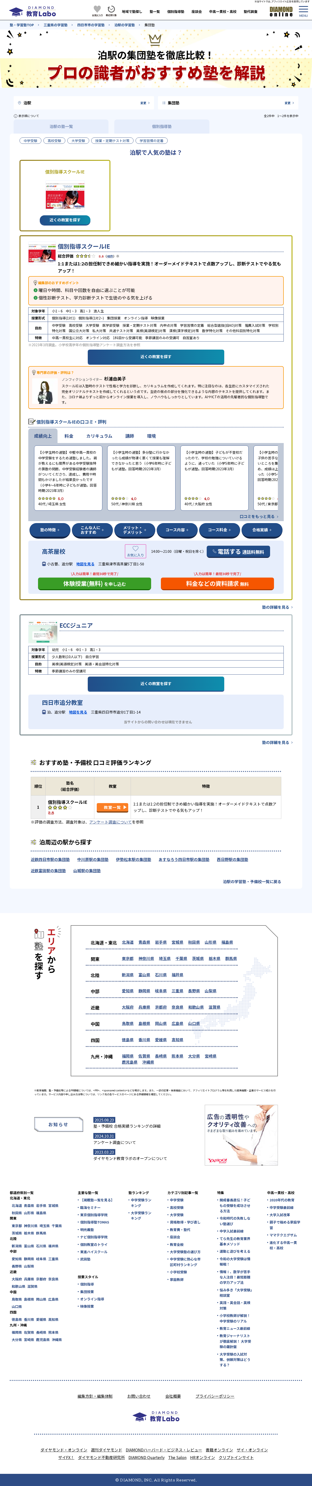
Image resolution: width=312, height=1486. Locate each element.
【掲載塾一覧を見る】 (97, 1199)
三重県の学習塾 (56, 24)
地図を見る (85, 563)
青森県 (144, 942)
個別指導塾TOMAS (94, 1222)
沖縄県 (148, 1062)
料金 (69, 436)
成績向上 (43, 436)
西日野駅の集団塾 (232, 859)
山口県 (194, 1023)
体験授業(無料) (94, 583)
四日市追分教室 (62, 702)
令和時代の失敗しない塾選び (235, 1221)
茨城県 (198, 958)
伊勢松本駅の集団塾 (133, 859)
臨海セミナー (90, 1207)
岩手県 (161, 942)
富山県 (144, 975)
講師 (129, 436)
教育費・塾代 (180, 1229)
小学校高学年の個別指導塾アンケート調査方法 (94, 344)
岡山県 (161, 1023)
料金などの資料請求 (217, 583)
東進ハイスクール (93, 1251)
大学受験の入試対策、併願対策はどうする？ (235, 1360)
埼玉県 (165, 958)
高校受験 (54, 140)
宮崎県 (210, 1056)
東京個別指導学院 (93, 1214)
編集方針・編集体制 (95, 1396)
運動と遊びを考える (235, 1251)
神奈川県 (146, 958)
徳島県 (128, 1039)
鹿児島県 (129, 1062)
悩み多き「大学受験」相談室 (236, 1292)
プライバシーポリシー (214, 1396)
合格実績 (260, 530)
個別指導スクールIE (84, 246)
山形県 (210, 942)
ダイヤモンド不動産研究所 (101, 1457)
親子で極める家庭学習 (285, 1225)
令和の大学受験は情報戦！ (235, 1261)
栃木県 (214, 958)
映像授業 (87, 1306)
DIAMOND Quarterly (146, 1457)
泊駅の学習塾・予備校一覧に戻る (252, 881)
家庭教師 (177, 1279)
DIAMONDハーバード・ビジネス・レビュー (164, 1450)
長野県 (194, 991)
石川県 (161, 975)
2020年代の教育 (282, 1199)
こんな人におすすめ (90, 530)
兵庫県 (144, 1007)
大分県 (194, 1056)
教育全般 (177, 1244)
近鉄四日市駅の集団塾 (50, 859)
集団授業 (87, 1291)
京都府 (161, 1007)
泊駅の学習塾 (124, 24)
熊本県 (177, 1056)
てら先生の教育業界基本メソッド (235, 1241)
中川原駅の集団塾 (92, 859)
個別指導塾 (175, 11)
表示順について (29, 116)
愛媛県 (161, 1039)
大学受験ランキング (141, 1215)
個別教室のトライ (93, 1244)
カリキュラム (99, 436)
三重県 (177, 991)
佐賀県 (144, 1056)
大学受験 (78, 140)
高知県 (177, 1039)
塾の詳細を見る (275, 607)
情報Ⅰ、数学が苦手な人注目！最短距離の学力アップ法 (235, 1277)
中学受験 (30, 140)
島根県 (144, 1023)
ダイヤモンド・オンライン (63, 1450)
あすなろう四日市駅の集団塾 (184, 859)
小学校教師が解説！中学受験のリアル (235, 1318)
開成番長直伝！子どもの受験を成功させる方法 (235, 1205)
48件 (110, 256)
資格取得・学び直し (185, 1222)
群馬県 (231, 958)
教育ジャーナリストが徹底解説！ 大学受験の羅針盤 (235, 1341)
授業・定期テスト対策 (112, 140)
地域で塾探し (132, 11)
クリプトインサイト (236, 1457)
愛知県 (128, 991)
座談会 (197, 11)
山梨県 (210, 991)
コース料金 (217, 530)
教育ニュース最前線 (235, 1328)
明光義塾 (87, 1229)
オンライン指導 (92, 1298)
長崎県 (161, 1056)
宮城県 (177, 942)
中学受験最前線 (281, 1207)
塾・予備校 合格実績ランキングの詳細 (127, 1126)
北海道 (128, 942)
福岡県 (128, 1056)
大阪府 (128, 1007)
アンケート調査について (110, 822)
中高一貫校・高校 (222, 11)
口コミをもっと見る (257, 516)
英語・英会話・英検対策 (235, 1305)
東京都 (128, 958)
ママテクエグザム (283, 1234)
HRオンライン (202, 1457)
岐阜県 (161, 991)
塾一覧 (155, 11)
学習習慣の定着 (152, 140)
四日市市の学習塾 (91, 24)
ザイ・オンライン (252, 1450)
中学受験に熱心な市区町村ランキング (185, 1262)
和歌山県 (196, 1007)
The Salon (177, 1457)
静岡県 (144, 991)
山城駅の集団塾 (87, 870)
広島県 (177, 1023)
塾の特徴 (48, 530)
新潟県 (128, 975)
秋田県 (194, 942)
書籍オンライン (219, 1450)
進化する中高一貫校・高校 (283, 1245)
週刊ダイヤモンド (106, 1450)
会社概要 (173, 1396)
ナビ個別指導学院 (93, 1236)
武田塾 (85, 1259)
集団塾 (150, 24)
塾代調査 (250, 11)
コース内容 (175, 530)
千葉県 (181, 958)
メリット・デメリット (133, 530)
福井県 (177, 975)
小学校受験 (178, 1271)
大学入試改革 (280, 1214)
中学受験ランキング (141, 1202)
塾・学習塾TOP (22, 24)
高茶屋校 (53, 551)
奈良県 (177, 1007)
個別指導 (87, 1284)
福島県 (227, 942)
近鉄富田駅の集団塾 (48, 870)
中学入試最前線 (232, 1231)
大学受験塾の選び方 (185, 1251)
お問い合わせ (139, 1396)
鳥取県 (128, 1023)
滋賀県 (214, 1007)
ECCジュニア (76, 625)
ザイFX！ (66, 1457)
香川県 (144, 1039)
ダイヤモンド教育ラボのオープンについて (130, 1158)
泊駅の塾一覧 (61, 126)
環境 (151, 436)
